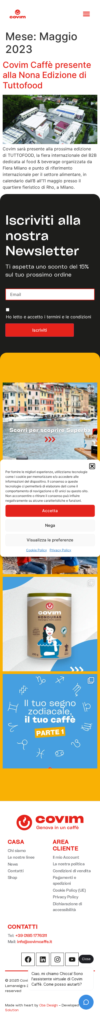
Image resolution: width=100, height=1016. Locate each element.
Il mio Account (66, 857)
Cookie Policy (36, 550)
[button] (92, 466)
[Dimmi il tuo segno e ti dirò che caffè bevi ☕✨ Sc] (50, 721)
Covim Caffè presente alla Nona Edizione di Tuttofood (47, 75)
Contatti (15, 871)
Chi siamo (17, 850)
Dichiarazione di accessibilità (67, 907)
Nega (50, 525)
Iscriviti (39, 330)
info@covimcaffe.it (34, 941)
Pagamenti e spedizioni (64, 880)
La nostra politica (69, 864)
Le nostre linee (21, 857)
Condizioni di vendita (72, 871)
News (13, 864)
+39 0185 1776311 (31, 935)
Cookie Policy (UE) (69, 890)
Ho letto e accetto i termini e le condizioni (48, 317)
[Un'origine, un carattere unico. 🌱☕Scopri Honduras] (50, 624)
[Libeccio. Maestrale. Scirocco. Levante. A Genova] (50, 429)
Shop (12, 877)
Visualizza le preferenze (50, 539)
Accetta (50, 510)
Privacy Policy (60, 550)
